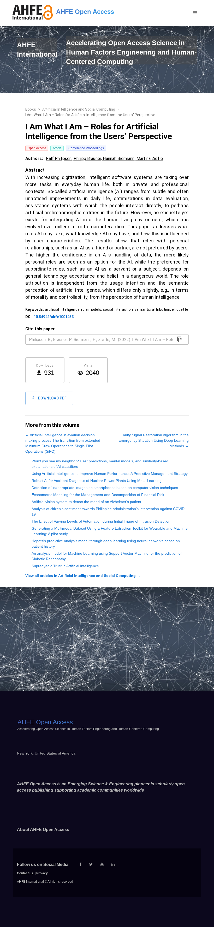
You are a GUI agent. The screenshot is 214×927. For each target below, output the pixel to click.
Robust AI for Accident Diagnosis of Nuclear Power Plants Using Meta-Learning (97, 481)
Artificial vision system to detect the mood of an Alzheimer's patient (86, 502)
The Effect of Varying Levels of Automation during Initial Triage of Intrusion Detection (101, 521)
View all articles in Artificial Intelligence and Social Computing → (82, 575)
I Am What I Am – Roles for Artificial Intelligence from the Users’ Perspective (90, 115)
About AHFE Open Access (43, 829)
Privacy (42, 873)
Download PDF (52, 398)
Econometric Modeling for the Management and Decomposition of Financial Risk (98, 495)
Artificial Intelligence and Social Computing (78, 109)
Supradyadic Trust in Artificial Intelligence (65, 566)
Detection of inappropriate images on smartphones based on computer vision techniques (105, 488)
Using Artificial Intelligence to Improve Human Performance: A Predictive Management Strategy (110, 473)
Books (30, 109)
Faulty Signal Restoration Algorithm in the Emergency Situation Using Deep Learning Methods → (153, 440)
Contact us (25, 873)
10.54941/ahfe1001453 (54, 317)
